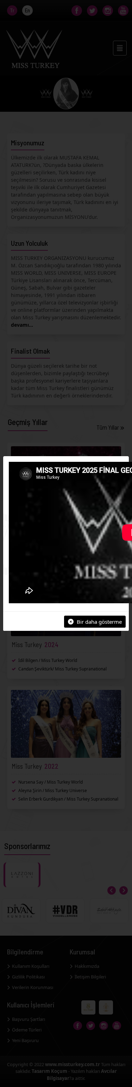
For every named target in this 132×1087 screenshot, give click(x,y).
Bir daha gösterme (98, 621)
